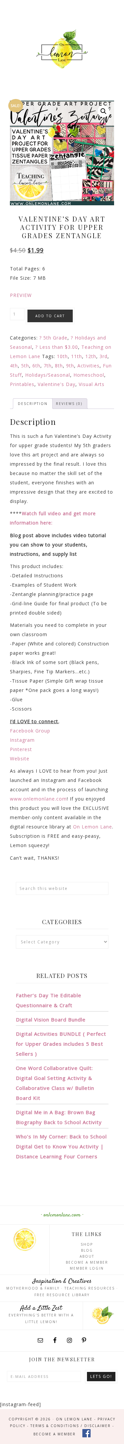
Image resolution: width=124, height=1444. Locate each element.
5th (25, 365)
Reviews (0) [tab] (69, 403)
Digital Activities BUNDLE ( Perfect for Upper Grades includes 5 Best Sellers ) (61, 1043)
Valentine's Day (56, 384)
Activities (88, 365)
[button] (103, 111)
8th (59, 365)
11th (76, 356)
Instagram (22, 740)
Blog (87, 1250)
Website (19, 758)
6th (36, 365)
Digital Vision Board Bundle (51, 1019)
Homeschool (88, 375)
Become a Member (87, 1262)
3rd (103, 356)
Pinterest (21, 749)
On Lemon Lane (62, 49)
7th (48, 365)
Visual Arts (91, 384)
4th (14, 365)
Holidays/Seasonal (47, 375)
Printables (22, 384)
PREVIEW (21, 295)
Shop (87, 1244)
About (87, 1256)
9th (70, 365)
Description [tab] (33, 403)
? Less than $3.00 (56, 347)
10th (62, 356)
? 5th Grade (53, 338)
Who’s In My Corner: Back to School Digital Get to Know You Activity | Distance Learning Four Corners (61, 1146)
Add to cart (50, 316)
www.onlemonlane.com (38, 799)
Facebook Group (30, 730)
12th (90, 356)
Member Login (87, 1268)
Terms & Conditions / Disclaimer (70, 1425)
